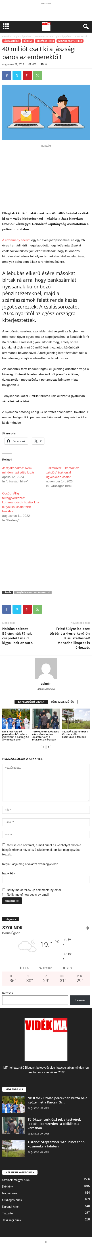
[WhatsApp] (37, 75)
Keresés (7, 993)
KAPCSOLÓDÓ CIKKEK (31, 701)
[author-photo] (46, 668)
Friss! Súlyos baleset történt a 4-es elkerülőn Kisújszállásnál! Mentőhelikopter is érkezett (70, 638)
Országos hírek (45, 41)
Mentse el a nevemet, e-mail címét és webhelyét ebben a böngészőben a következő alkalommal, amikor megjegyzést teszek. (41, 849)
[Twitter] (17, 75)
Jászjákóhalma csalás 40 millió (33, 592)
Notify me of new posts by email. (28, 894)
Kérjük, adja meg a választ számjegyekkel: (30, 864)
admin (46, 683)
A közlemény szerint (16, 240)
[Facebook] (6, 75)
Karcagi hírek (10, 1206)
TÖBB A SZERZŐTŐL (62, 701)
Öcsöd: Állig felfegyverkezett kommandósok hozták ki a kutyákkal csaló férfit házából (20, 502)
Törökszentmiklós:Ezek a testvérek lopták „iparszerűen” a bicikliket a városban (45, 735)
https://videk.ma (46, 689)
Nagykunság (10, 1193)
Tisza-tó (7, 1213)
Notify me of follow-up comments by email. (34, 890)
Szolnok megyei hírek (70, 41)
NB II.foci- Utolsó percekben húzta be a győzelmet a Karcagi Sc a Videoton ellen (15, 735)
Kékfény (27, 41)
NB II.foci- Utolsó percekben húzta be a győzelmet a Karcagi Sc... (57, 1100)
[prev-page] (43, 747)
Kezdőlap (7, 36)
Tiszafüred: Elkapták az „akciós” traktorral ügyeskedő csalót (62, 472)
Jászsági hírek (23, 36)
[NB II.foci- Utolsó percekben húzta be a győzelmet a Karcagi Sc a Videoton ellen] (16, 719)
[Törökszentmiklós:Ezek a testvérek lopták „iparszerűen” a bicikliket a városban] (46, 719)
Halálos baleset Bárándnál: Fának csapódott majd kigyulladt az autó (17, 635)
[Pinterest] (27, 75)
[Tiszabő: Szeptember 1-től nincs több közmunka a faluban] (76, 719)
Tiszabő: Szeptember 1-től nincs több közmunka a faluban (75, 734)
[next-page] (48, 747)
